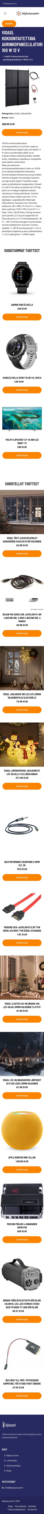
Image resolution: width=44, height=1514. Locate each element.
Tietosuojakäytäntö (16, 1509)
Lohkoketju (11, 1460)
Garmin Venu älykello (22, 304)
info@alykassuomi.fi (10, 4)
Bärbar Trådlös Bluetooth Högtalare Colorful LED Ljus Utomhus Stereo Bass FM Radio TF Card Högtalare (22, 1304)
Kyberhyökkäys (13, 1465)
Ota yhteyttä (20, 1506)
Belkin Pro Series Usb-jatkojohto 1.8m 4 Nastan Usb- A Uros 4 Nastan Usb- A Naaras (22, 618)
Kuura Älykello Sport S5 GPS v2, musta (22, 377)
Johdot (17, 113)
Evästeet (32, 1506)
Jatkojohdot (26, 113)
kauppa (9, 23)
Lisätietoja (22, 132)
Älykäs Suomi (12, 1455)
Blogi (8, 1470)
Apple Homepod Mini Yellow (22, 1157)
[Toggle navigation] (5, 13)
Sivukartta (32, 1509)
